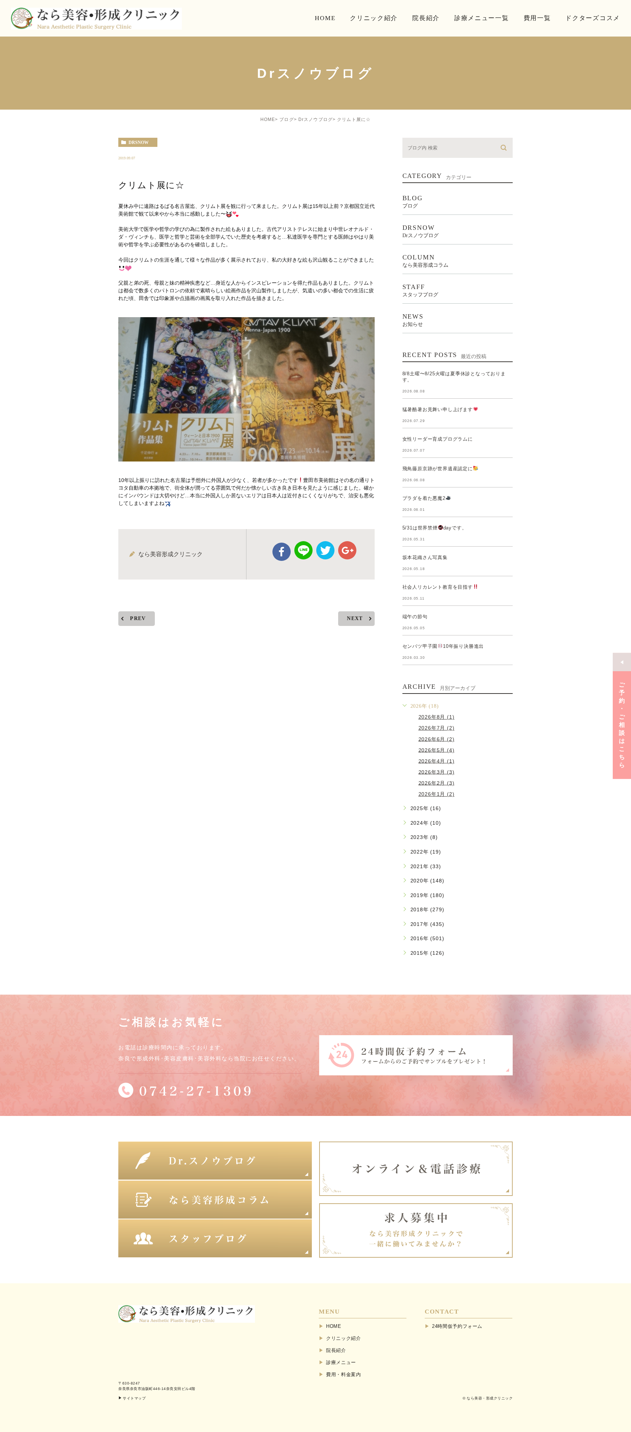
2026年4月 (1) (436, 761)
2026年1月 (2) (436, 794)
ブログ (286, 119)
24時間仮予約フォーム (457, 1326)
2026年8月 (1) (436, 717)
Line (303, 550)
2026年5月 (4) (436, 750)
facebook (281, 552)
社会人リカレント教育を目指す (437, 587)
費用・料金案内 (343, 1374)
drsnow (139, 142)
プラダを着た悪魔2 (423, 498)
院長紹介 (336, 1350)
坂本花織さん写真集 (425, 557)
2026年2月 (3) (436, 783)
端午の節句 (415, 616)
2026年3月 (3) (436, 772)
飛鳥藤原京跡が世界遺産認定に (437, 468)
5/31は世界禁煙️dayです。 (434, 528)
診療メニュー (341, 1362)
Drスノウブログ (315, 119)
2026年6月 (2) (436, 739)
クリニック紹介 (343, 1338)
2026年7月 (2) (436, 728)
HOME (267, 119)
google (347, 550)
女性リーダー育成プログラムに (437, 439)
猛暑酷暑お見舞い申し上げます (437, 409)
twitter (325, 550)
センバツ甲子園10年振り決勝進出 (443, 646)
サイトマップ (134, 1398)
